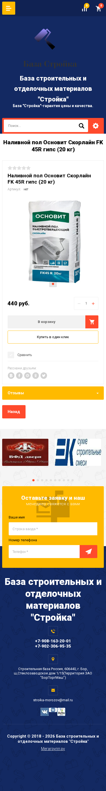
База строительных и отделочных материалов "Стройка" (53, 89)
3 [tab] (42, 480)
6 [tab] (55, 480)
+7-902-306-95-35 (53, 646)
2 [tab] (38, 480)
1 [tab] (53, 284)
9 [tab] (68, 480)
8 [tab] (64, 480)
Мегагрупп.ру (53, 749)
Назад (14, 411)
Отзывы (16, 392)
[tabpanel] (53, 244)
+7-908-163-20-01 (53, 641)
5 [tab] (51, 480)
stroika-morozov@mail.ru (53, 700)
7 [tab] (59, 480)
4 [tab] (46, 480)
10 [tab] (72, 480)
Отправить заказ (88, 551)
